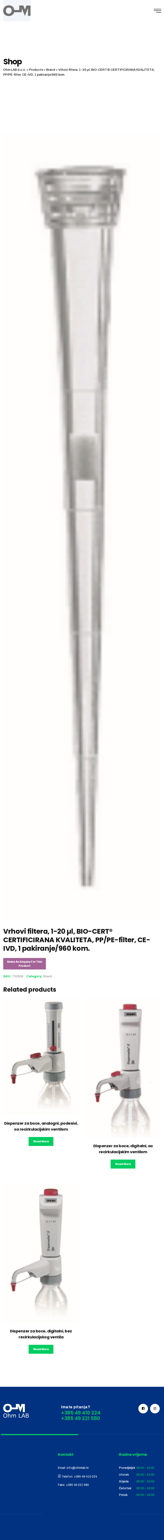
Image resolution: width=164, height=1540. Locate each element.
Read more (41, 1141)
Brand (47, 976)
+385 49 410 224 (85, 1476)
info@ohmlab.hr (78, 1467)
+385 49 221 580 (77, 1485)
